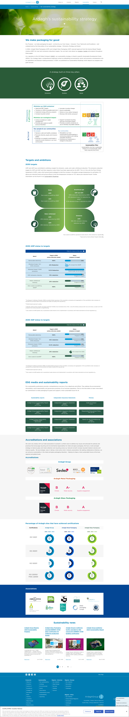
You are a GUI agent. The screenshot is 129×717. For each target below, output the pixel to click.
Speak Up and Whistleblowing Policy (91, 420)
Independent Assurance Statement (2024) (64, 412)
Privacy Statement (94, 702)
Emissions (48, 93)
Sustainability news (44, 692)
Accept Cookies (110, 711)
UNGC (53, 56)
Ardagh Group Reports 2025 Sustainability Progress (31, 629)
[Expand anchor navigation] (114, 699)
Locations (29, 698)
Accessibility (87, 700)
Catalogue (68, 688)
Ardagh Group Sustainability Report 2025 (37, 404)
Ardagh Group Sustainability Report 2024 (37, 412)
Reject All (98, 711)
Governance (42, 690)
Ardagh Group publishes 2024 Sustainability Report (95, 629)
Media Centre (30, 705)
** (80, 198)
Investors (69, 2)
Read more (26, 659)
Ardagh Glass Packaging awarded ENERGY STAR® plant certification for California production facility (53, 631)
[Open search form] (101, 2)
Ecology (64, 93)
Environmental (43, 686)
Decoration (69, 684)
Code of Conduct (91, 403)
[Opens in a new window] (35, 599)
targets (85, 51)
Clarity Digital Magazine (72, 698)
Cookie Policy (85, 702)
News (27, 694)
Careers (94, 2)
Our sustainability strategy (48, 6)
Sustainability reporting (43, 695)
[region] (64, 711)
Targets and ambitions (121, 702)
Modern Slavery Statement (97, 700)
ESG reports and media (121, 705)
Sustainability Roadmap (51, 176)
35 (68, 666)
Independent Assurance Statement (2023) (64, 420)
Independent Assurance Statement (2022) (64, 429)
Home (27, 6)
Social (81, 93)
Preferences (88, 711)
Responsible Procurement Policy (91, 411)
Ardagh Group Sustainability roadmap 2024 (37, 420)
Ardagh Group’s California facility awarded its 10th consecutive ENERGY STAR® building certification (75, 630)
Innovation (68, 686)
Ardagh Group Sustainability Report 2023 (37, 429)
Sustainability (86, 2)
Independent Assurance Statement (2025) (64, 404)
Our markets (56, 682)
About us (28, 682)
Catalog (55, 688)
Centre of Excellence (29, 687)
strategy (80, 51)
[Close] (126, 711)
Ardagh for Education (29, 691)
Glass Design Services (29, 701)
